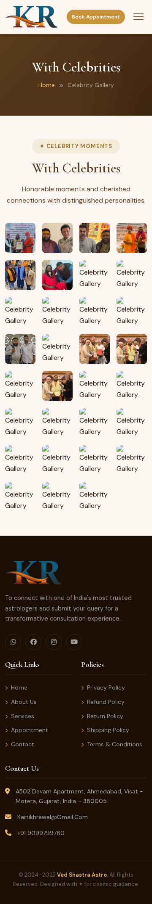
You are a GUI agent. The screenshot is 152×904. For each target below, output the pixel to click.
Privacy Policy (106, 687)
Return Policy (105, 716)
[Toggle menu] (138, 16)
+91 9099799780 (41, 833)
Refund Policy (106, 702)
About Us (24, 702)
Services (22, 716)
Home (46, 85)
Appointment (29, 730)
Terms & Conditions (114, 744)
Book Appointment (96, 16)
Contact (22, 744)
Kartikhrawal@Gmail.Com (52, 817)
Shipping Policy (108, 730)
